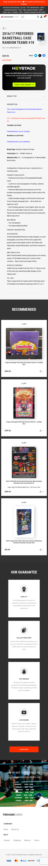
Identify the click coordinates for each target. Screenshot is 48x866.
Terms (36, 840)
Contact (6, 840)
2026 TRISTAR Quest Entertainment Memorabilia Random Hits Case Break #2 (24, 482)
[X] (5, 819)
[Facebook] (3, 819)
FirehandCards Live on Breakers (18, 142)
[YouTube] (10, 819)
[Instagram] (7, 819)
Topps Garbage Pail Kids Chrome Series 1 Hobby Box (24, 423)
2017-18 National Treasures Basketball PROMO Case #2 (26, 119)
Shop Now (24, 749)
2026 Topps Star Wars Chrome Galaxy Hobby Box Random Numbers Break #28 (24, 542)
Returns (27, 840)
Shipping (17, 840)
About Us (15, 829)
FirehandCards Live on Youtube (18, 131)
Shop (5, 829)
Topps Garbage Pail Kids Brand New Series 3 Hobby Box (24, 363)
